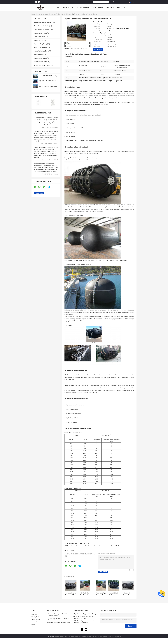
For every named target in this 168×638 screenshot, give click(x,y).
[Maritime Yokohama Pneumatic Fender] (35, 86)
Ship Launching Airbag (40, 44)
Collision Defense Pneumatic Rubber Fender (70, 594)
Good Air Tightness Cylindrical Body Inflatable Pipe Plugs (84, 617)
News (118, 7)
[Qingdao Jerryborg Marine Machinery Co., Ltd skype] (50, 187)
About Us (74, 7)
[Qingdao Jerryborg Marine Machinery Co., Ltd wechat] (45, 187)
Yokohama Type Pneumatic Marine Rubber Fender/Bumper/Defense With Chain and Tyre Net (101, 594)
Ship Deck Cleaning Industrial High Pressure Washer (57, 614)
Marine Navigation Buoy (41, 51)
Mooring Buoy (38, 54)
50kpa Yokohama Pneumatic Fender (93, 545)
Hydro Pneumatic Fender (41, 26)
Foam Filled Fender (39, 37)
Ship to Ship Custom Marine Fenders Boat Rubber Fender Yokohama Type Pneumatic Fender (127, 594)
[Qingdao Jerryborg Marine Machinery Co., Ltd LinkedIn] (39, 2)
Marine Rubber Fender (40, 62)
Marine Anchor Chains (40, 58)
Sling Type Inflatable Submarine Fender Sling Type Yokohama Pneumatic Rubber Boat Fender (48, 77)
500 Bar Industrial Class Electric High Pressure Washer (58, 619)
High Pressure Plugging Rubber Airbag (85, 614)
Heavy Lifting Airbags (40, 47)
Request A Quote (123, 2)
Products (65, 7)
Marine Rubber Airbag (40, 33)
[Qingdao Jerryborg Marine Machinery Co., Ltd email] (36, 187)
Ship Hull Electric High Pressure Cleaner (59, 622)
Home (57, 7)
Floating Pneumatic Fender (42, 29)
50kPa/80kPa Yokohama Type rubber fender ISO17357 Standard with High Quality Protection (85, 594)
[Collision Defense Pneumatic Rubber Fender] (70, 585)
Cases (124, 7)
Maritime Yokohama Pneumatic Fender (48, 86)
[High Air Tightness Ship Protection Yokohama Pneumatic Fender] (76, 31)
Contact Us (110, 7)
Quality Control (97, 7)
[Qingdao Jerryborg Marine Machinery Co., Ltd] (41, 7)
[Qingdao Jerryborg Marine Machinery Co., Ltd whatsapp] (40, 187)
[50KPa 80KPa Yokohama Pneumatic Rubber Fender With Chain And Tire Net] (35, 81)
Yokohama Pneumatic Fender (51, 14)
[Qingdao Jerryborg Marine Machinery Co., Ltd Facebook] (35, 2)
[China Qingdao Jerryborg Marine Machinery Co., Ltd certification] (38, 102)
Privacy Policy (51, 636)
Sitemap (33, 627)
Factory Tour (84, 7)
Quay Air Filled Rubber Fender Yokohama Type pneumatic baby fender (113, 594)
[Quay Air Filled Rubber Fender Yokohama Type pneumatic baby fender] (113, 585)
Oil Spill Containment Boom (42, 65)
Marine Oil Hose (38, 40)
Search (111, 2)
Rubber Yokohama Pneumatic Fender (76, 545)
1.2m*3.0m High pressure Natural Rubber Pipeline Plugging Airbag (86, 621)
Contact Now (98, 49)
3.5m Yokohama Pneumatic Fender (111, 545)
